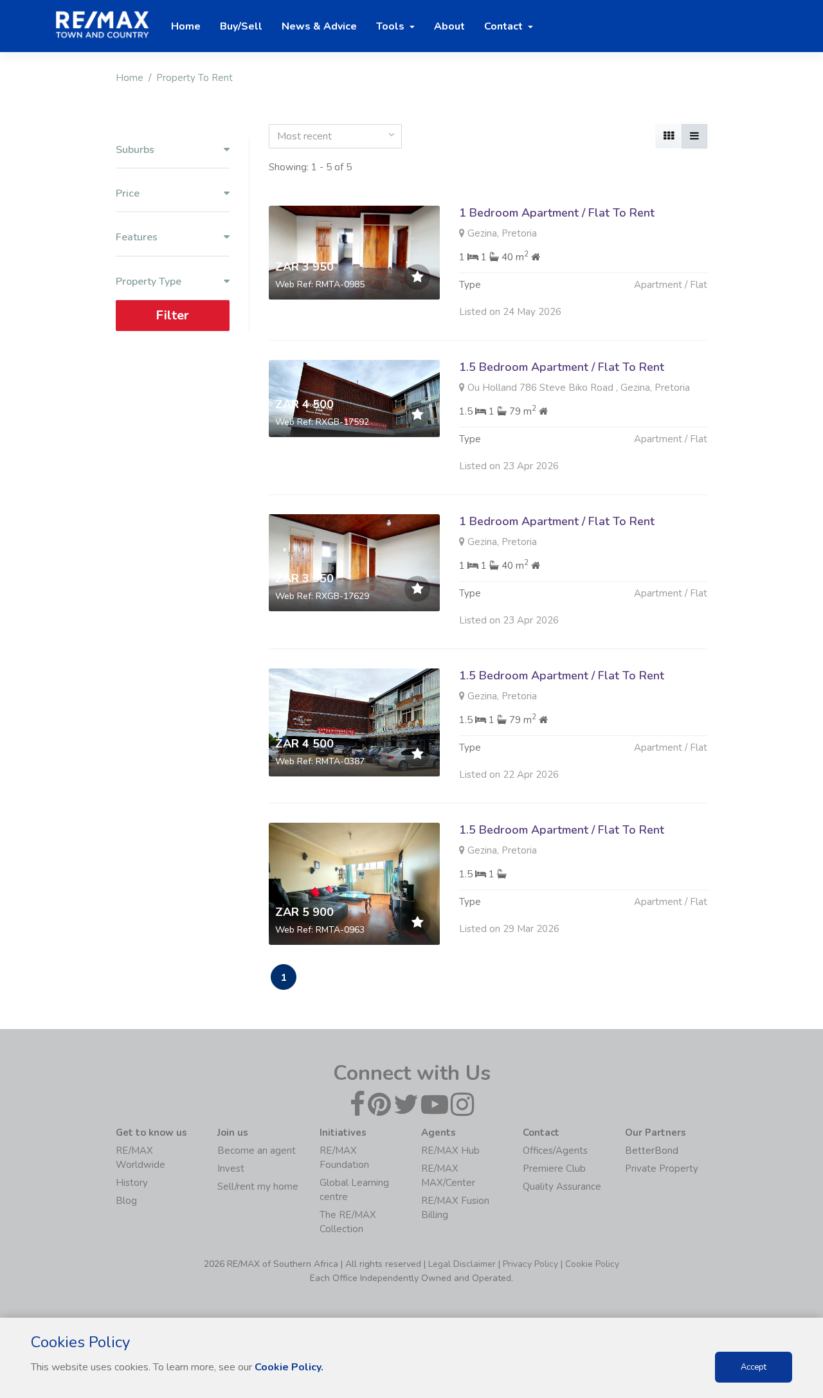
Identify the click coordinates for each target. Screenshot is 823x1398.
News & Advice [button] (319, 26)
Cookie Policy (592, 1264)
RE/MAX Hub (450, 1150)
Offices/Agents (555, 1150)
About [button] (449, 26)
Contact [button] (504, 26)
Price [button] (128, 194)
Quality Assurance (562, 1186)
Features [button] (137, 237)
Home (129, 77)
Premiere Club (554, 1168)
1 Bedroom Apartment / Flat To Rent (557, 212)
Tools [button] (391, 26)
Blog (126, 1200)
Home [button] (186, 26)
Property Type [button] (148, 282)
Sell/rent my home (257, 1186)
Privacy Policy (530, 1264)
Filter (172, 315)
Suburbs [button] (135, 150)
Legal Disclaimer (462, 1264)
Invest (230, 1168)
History (132, 1182)
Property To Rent (194, 77)
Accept (753, 1367)
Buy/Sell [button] (241, 26)
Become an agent (256, 1150)
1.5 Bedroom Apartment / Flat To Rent (561, 367)
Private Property (661, 1168)
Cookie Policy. (289, 1367)
